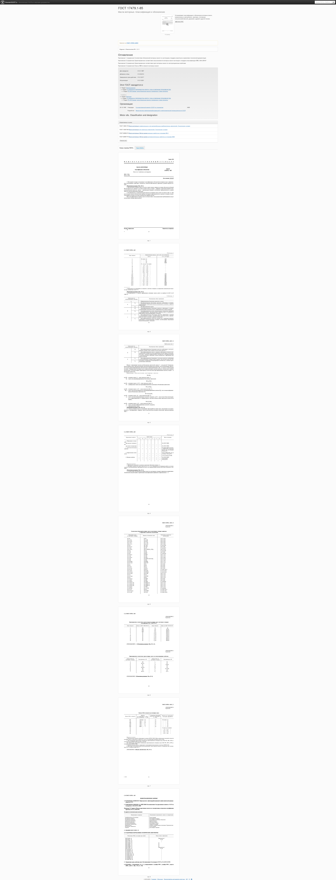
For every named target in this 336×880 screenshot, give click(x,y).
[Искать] (333, 2)
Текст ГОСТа (140, 148)
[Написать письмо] (189, 879)
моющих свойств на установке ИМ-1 (149, 133)
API (187, 879)
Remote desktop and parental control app (174, 879)
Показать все (123, 140)
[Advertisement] (138, 26)
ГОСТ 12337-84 (124, 129)
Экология (128, 96)
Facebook (153, 879)
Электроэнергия (130, 88)
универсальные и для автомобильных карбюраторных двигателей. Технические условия (159, 126)
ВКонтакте (160, 879)
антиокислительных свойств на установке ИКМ (152, 137)
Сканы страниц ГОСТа (126, 148)
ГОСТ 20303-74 (124, 133)
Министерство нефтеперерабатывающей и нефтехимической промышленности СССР (161, 110)
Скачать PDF (179, 21)
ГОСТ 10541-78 (124, 126)
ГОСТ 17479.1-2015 (132, 43)
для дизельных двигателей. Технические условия (148, 129)
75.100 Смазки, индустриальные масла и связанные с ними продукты (148, 91)
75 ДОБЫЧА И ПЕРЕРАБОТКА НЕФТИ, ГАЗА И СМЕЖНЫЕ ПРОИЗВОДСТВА (149, 89)
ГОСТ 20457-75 (124, 137)
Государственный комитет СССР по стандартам (149, 107)
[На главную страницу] (3, 2)
